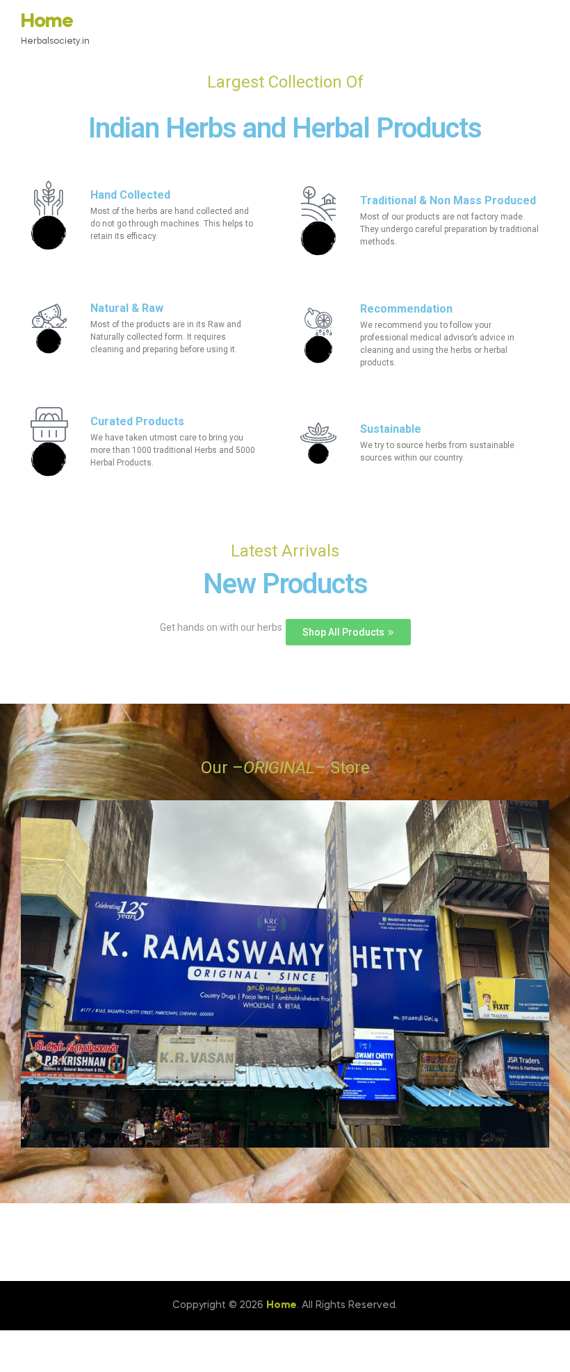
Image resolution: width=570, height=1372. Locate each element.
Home (47, 22)
